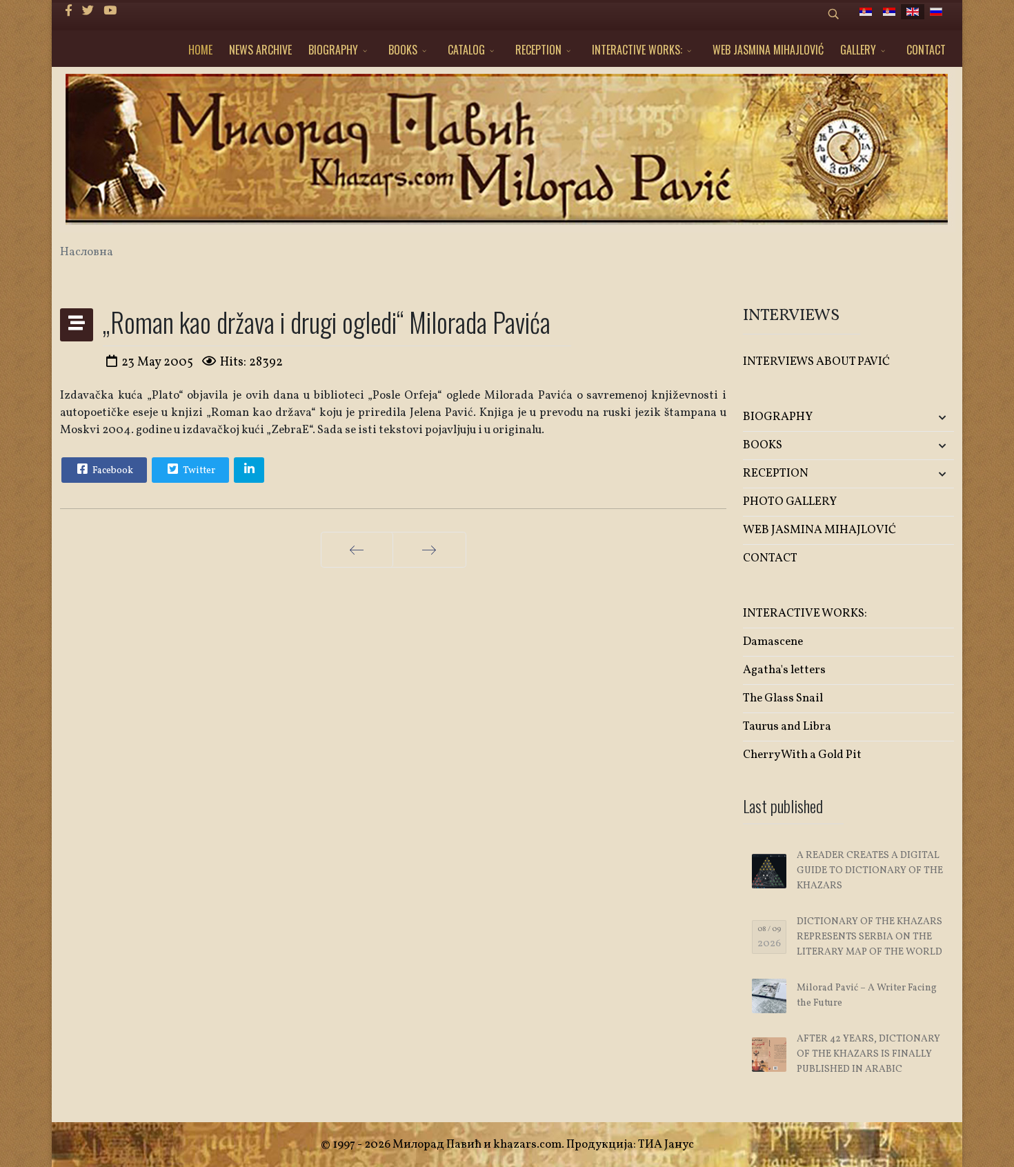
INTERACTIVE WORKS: (637, 49)
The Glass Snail (783, 698)
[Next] (429, 549)
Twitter (198, 470)
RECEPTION (538, 49)
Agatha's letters (784, 670)
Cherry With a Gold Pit (802, 755)
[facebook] (68, 11)
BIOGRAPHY (333, 49)
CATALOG (466, 49)
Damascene (773, 642)
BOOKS (402, 49)
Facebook (111, 470)
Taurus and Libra (787, 727)
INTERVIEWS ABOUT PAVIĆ (816, 362)
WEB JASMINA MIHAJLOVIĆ (768, 49)
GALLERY (858, 49)
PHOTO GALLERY (790, 502)
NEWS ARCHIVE (260, 49)
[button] (919, 417)
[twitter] (88, 11)
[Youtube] (110, 11)
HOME (200, 49)
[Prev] (356, 549)
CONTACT (926, 49)
